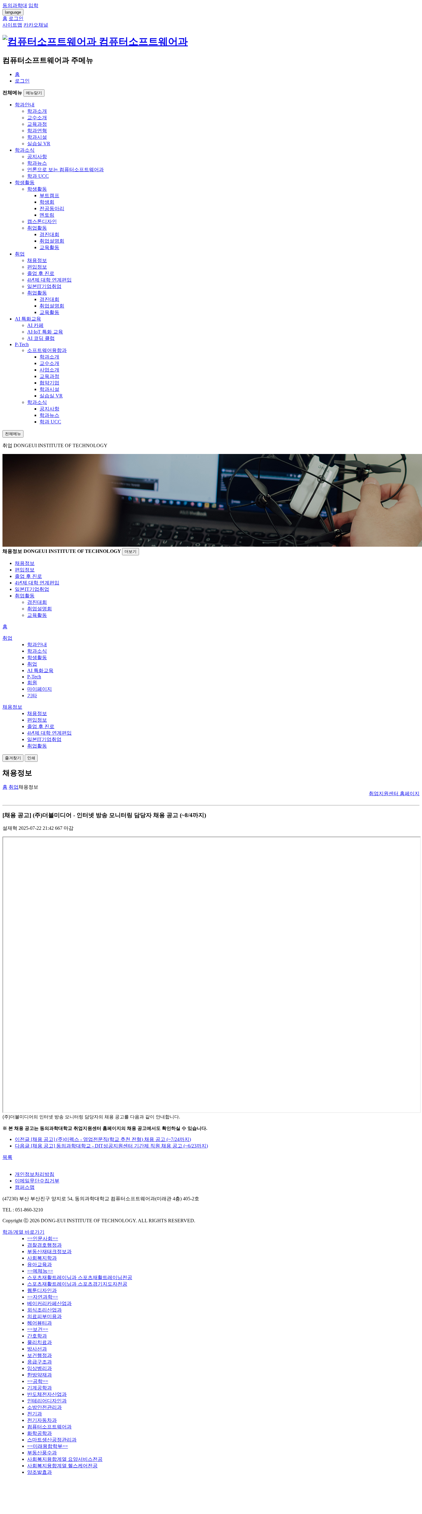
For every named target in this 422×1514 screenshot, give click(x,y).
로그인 (22, 80)
